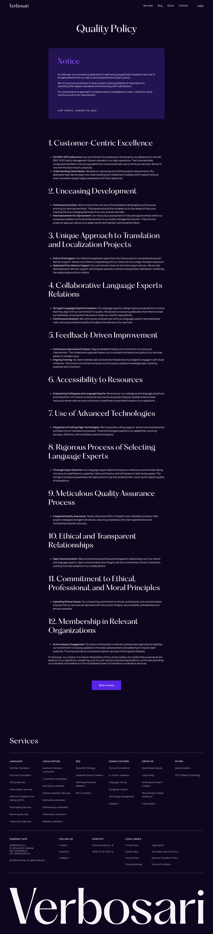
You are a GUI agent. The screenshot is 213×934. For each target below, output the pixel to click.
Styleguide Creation (118, 789)
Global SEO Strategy (85, 768)
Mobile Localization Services (56, 793)
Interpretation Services (21, 789)
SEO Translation (83, 793)
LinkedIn (63, 845)
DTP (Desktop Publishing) (187, 775)
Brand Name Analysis (152, 768)
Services (148, 5)
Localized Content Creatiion (89, 775)
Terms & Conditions (161, 864)
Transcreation (149, 803)
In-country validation (119, 775)
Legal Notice (158, 845)
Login (200, 5)
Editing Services (17, 782)
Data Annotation (183, 768)
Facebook (64, 851)
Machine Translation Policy (164, 858)
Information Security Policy (165, 851)
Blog (160, 5)
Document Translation (20, 775)
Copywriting (148, 775)
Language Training (118, 782)
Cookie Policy (132, 858)
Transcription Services (20, 821)
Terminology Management (121, 796)
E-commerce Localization (55, 778)
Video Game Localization (54, 814)
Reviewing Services (19, 814)
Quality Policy (131, 851)
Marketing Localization (54, 785)
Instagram (64, 858)
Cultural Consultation (119, 768)
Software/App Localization (55, 807)
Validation (113, 803)
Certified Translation (20, 768)
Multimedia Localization (54, 800)
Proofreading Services (20, 807)
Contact (183, 5)
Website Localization (53, 821)
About (170, 5)
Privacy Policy (132, 845)
